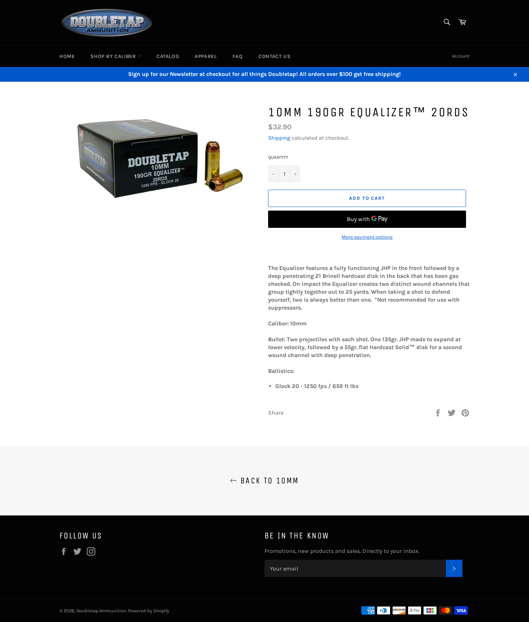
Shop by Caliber (113, 56)
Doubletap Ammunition (101, 610)
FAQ (237, 56)
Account (461, 56)
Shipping (279, 138)
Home (66, 56)
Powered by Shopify (148, 610)
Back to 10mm (268, 480)
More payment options (367, 237)
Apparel (206, 56)
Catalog (168, 56)
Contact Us (274, 56)
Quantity (278, 157)
